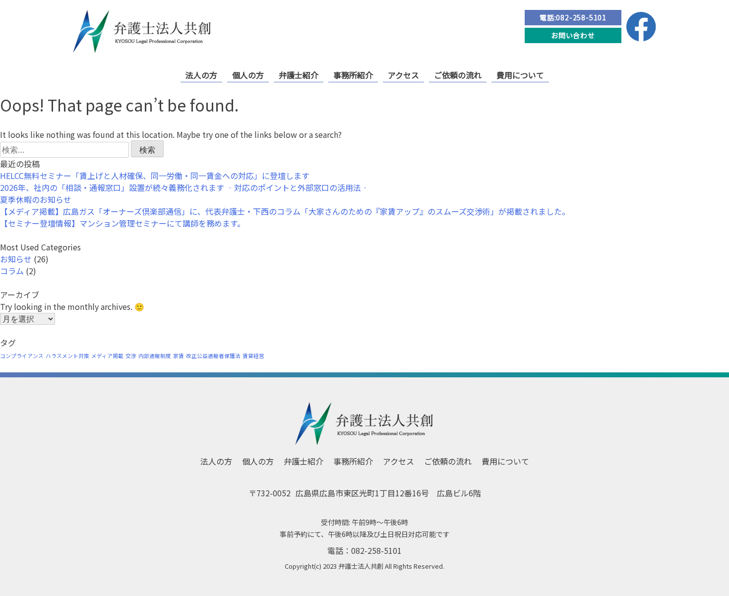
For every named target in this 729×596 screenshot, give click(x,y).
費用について (520, 75)
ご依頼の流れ (458, 75)
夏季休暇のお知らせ (35, 199)
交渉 (130, 355)
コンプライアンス (22, 355)
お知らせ (16, 259)
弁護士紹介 (298, 75)
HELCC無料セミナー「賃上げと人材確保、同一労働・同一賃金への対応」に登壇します (154, 175)
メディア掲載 (107, 355)
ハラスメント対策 (67, 355)
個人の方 (248, 75)
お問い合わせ (573, 35)
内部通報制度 (154, 355)
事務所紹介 (353, 75)
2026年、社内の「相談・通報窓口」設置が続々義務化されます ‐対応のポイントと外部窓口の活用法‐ (184, 187)
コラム (12, 271)
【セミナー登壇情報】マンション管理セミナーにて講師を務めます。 (122, 223)
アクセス (403, 75)
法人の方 (201, 75)
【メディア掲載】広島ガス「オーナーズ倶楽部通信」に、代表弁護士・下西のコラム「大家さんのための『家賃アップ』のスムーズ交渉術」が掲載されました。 (285, 211)
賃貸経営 (253, 355)
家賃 (178, 355)
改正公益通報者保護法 (213, 355)
